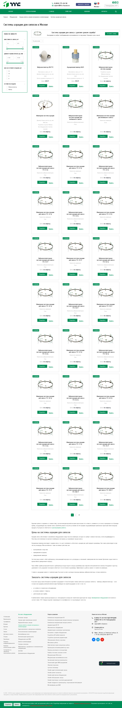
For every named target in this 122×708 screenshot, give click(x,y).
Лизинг (5, 631)
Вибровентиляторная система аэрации (105, 68)
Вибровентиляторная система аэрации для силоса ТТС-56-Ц (105, 352)
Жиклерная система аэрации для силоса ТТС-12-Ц (75, 167)
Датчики (20, 651)
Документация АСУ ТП (53, 625)
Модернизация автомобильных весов (57, 657)
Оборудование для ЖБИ (24, 639)
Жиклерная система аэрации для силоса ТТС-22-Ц (45, 213)
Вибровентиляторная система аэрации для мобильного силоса (75, 117)
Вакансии (87, 11)
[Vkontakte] (115, 2)
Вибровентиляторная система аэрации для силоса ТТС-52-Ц (45, 352)
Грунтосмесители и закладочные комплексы (29, 629)
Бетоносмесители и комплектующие (27, 631)
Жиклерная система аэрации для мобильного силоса (106, 116)
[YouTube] (102, 639)
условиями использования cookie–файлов (41, 705)
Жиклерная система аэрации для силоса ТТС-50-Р (106, 305)
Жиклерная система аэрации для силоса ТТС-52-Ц (75, 351)
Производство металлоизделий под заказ (58, 647)
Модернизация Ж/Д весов (54, 655)
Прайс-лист (68, 11)
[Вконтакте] (93, 639)
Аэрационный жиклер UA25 (75, 67)
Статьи (5, 629)
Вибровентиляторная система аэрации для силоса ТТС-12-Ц (45, 168)
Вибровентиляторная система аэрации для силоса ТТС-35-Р (45, 260)
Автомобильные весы (23, 634)
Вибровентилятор (13, 87)
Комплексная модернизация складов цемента (60, 622)
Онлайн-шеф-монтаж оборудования (57, 675)
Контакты (104, 11)
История (6, 624)
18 (9, 73)
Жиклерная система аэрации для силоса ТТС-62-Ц (106, 397)
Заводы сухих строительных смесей (27, 620)
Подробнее (42, 85)
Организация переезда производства (57, 660)
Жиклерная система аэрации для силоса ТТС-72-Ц (75, 443)
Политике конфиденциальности (82, 703)
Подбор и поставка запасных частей (57, 652)
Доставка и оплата (8, 634)
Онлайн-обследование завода (55, 677)
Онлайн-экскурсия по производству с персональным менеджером (65, 682)
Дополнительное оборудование (26, 653)
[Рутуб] (117, 2)
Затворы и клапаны (23, 644)
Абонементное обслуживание (55, 627)
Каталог (11, 11)
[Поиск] (115, 11)
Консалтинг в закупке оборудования (57, 632)
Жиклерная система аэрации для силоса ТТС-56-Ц (45, 397)
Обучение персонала (53, 665)
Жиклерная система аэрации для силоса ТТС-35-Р (75, 259)
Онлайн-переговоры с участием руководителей (60, 680)
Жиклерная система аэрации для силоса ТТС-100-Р (106, 489)
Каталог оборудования (25, 614)
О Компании (7, 616)
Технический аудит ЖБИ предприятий (57, 662)
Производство (7, 619)
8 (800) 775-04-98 (60, 3)
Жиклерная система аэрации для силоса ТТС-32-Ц (106, 213)
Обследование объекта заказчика (56, 640)
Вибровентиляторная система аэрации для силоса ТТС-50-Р (75, 306)
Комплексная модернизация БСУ (56, 617)
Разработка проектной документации (57, 637)
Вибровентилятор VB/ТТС (45, 67)
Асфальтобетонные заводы (25, 622)
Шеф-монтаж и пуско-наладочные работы (59, 645)
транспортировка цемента (59, 528)
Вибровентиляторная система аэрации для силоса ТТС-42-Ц (105, 260)
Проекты (6, 626)
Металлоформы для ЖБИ (54, 685)
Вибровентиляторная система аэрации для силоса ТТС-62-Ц (75, 398)
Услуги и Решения (31, 11)
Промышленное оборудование (100, 598)
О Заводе (51, 11)
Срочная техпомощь (53, 667)
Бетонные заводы (23, 617)
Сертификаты (7, 621)
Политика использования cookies (9, 646)
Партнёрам (6, 639)
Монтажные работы (53, 642)
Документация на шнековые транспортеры (59, 630)
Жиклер (10, 89)
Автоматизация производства (26, 636)
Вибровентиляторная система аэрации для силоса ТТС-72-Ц (45, 444)
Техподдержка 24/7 (111, 6)
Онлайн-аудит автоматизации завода (57, 670)
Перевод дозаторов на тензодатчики (57, 650)
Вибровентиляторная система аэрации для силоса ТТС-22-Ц (105, 168)
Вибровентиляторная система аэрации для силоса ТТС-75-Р (105, 444)
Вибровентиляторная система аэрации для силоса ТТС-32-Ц (75, 214)
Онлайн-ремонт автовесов (54, 672)
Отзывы (6, 636)
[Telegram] (113, 2)
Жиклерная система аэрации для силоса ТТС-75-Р (45, 489)
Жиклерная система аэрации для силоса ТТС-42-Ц (45, 305)
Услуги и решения (53, 614)
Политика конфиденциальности (9, 642)
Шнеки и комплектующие (24, 641)
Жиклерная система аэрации (45, 116)
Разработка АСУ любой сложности (56, 635)
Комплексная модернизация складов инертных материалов (63, 620)
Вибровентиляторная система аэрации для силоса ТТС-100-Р (75, 490)
